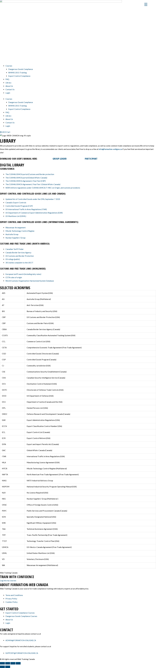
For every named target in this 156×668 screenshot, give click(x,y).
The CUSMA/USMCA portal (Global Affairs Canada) (26, 178)
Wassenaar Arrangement (15, 227)
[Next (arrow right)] (7, 667)
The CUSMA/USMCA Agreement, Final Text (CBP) (25, 181)
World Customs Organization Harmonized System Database (29, 281)
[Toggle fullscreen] (7, 663)
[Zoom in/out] (2, 663)
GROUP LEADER (60, 158)
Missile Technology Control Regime (19, 231)
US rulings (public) (12, 259)
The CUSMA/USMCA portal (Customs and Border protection (29, 174)
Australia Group (11, 234)
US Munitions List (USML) (15, 216)
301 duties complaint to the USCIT (19, 262)
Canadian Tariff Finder (14, 249)
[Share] (12, 663)
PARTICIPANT (91, 158)
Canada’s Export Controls (15, 202)
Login (7, 93)
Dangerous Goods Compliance (20, 69)
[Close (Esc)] (18, 663)
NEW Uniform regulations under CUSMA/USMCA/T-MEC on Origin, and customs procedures (42, 188)
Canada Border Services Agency (18, 252)
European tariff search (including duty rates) (23, 274)
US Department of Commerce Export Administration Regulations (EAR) (34, 213)
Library (8, 83)
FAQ (7, 79)
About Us (9, 86)
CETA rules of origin (13, 277)
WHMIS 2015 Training (17, 72)
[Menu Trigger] (145, 4)
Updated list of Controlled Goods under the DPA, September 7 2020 (32, 199)
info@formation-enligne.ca (110, 149)
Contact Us (10, 89)
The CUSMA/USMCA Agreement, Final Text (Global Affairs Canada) (32, 184)
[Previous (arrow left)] (2, 667)
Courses (8, 66)
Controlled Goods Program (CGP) (19, 206)
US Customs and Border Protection (19, 256)
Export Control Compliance (19, 76)
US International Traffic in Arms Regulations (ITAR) (26, 209)
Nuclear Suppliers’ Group (15, 238)
